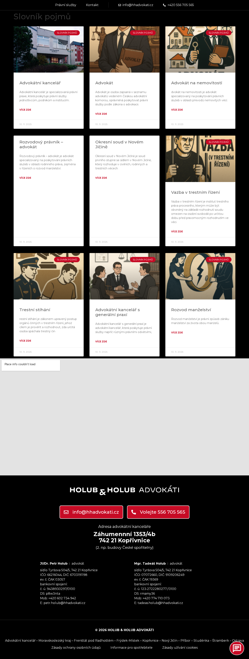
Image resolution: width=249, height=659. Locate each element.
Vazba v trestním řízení (195, 192)
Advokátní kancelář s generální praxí (117, 312)
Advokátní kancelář (40, 82)
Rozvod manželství (191, 309)
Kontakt (92, 5)
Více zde (25, 109)
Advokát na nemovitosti (196, 82)
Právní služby (65, 5)
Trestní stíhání (34, 309)
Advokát (104, 82)
